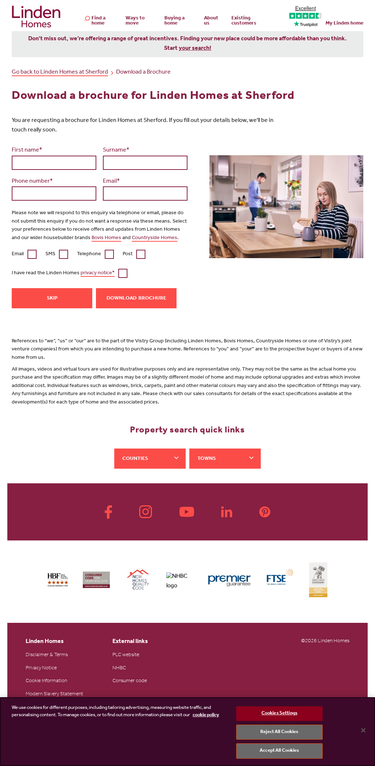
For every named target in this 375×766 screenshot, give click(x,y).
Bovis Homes (106, 238)
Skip (52, 298)
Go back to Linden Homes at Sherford (60, 72)
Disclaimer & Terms (47, 655)
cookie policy (206, 715)
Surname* (116, 150)
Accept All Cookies (279, 750)
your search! (195, 49)
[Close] (363, 730)
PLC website (125, 655)
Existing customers (243, 21)
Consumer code (129, 681)
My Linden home (344, 23)
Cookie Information (46, 681)
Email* (111, 182)
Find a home (98, 21)
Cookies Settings (279, 713)
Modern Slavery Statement (54, 694)
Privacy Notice (41, 668)
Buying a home (174, 21)
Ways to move (135, 21)
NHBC (119, 668)
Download (122, 298)
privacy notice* (98, 273)
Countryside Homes (154, 238)
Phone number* (32, 182)
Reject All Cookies (279, 732)
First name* (27, 150)
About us (211, 21)
